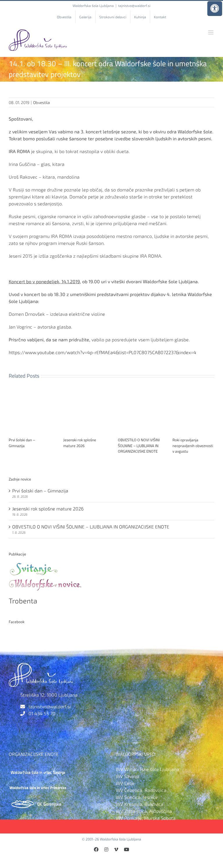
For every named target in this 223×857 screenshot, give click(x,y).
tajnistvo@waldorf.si (134, 5)
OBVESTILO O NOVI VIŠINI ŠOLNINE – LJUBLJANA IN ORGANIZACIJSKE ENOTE (139, 445)
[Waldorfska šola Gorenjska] (38, 801)
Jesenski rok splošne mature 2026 (79, 443)
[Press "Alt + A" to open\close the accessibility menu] (214, 8)
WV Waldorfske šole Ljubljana (147, 769)
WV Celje (125, 783)
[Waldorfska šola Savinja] (38, 769)
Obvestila (41, 102)
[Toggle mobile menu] (211, 32)
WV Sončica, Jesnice (137, 797)
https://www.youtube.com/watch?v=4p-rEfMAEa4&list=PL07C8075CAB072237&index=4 (102, 352)
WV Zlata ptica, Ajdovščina (144, 811)
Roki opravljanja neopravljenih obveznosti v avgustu (192, 445)
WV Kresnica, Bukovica (139, 804)
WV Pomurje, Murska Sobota (146, 818)
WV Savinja (127, 776)
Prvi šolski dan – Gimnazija (22, 443)
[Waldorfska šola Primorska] (38, 785)
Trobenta (23, 600)
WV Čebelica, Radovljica (141, 790)
